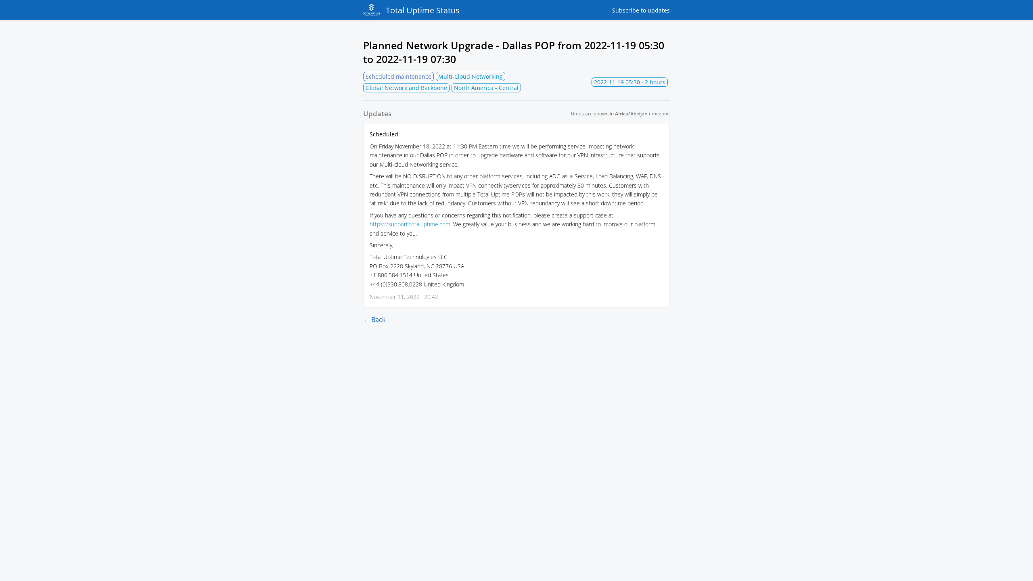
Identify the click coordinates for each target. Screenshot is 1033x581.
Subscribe (641, 10)
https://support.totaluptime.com (410, 224)
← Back (374, 319)
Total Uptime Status (423, 10)
